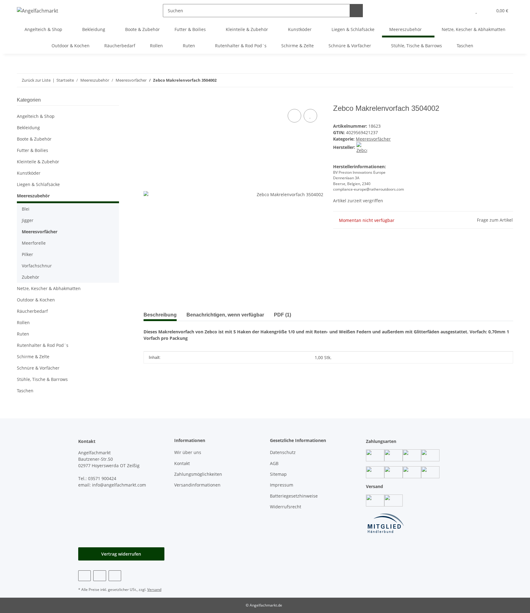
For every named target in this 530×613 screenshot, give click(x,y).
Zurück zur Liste (36, 80)
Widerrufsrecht (285, 507)
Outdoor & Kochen (36, 300)
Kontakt (182, 463)
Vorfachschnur (37, 266)
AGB (274, 463)
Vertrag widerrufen (121, 554)
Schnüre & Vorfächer (38, 368)
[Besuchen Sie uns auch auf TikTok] (115, 575)
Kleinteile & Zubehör (38, 162)
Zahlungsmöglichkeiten (198, 474)
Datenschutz (283, 452)
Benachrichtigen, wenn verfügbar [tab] (225, 314)
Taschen (25, 391)
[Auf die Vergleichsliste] (294, 115)
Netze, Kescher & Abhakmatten (49, 288)
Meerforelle (34, 243)
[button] (463, 10)
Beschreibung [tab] (160, 314)
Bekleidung (28, 127)
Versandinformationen (197, 485)
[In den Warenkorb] (148, 100)
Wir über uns (187, 452)
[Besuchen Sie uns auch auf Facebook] (84, 575)
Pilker (27, 254)
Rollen (23, 322)
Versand (154, 589)
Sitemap (278, 474)
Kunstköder (28, 173)
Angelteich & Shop (36, 116)
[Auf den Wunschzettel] (310, 115)
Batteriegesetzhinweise (294, 496)
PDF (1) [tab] (282, 314)
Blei (25, 209)
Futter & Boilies (32, 150)
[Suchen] (356, 10)
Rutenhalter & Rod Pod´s (42, 345)
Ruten (23, 334)
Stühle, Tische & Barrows (42, 379)
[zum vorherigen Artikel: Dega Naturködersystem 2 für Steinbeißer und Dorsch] (506, 80)
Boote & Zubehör (34, 139)
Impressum (281, 485)
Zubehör (30, 277)
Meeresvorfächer (373, 139)
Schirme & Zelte (33, 356)
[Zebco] (361, 147)
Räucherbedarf (32, 311)
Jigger (27, 220)
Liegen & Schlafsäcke (38, 184)
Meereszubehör (33, 196)
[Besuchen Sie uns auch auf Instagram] (99, 575)
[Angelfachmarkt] (37, 10)
